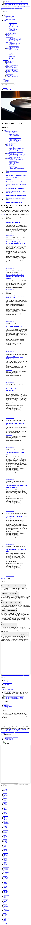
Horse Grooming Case (14, 26)
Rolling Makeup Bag (14, 47)
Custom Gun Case (13, 134)
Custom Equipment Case (12, 69)
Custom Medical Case (14, 141)
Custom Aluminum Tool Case (13, 143)
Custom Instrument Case (12, 71)
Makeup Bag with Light (14, 43)
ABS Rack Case (13, 52)
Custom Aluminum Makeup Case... (16, 195)
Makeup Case (9, 37)
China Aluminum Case (11, 730)
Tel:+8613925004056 (8, 689)
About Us (5, 15)
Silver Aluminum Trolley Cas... (15, 188)
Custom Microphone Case (15, 140)
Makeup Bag (9, 42)
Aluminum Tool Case (11, 33)
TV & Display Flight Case (12, 76)
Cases (4, 77)
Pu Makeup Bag (13, 44)
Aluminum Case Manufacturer (7, 732)
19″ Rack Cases (13, 51)
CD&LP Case (12, 55)
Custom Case (12, 56)
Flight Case (9, 48)
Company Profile (10, 16)
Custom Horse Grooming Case (16, 136)
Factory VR (9, 18)
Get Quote (8, 235)
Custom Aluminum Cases (14, 729)
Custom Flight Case (10, 158)
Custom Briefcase (10, 145)
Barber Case (12, 28)
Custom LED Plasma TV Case (16, 159)
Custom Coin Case (13, 132)
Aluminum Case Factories (21, 732)
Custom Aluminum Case (12, 67)
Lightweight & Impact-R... (14, 202)
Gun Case (11, 25)
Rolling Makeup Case (14, 40)
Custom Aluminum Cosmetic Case (17, 154)
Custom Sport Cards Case (15, 138)
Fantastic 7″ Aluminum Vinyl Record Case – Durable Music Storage (15, 276)
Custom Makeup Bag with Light (16, 148)
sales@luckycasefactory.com (15, 8)
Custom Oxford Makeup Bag (16, 150)
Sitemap (6, 729)
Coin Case (11, 24)
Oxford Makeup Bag (14, 46)
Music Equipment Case (14, 58)
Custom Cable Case (13, 163)
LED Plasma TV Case (14, 49)
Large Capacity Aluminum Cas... (16, 175)
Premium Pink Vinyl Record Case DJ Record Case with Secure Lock (16, 242)
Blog (7, 80)
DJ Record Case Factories (14, 326)
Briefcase (8, 35)
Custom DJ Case (13, 167)
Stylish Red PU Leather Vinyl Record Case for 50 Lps (15, 221)
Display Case (12, 32)
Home (4, 14)
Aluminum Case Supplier (22, 730)
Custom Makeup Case (11, 153)
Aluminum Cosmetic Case (15, 38)
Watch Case (12, 30)
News (4, 79)
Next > (5, 578)
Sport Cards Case (13, 29)
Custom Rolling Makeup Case (16, 157)
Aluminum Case (10, 21)
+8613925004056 (5, 8)
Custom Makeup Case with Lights (17, 155)
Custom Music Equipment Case (16, 168)
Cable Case (11, 53)
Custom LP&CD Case (8, 89)
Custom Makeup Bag (11, 147)
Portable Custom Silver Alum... (15, 182)
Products (5, 20)
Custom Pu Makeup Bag (14, 149)
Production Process (10, 19)
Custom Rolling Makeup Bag (16, 152)
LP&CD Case (9, 34)
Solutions (5, 60)
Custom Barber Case (14, 135)
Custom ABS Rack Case (14, 162)
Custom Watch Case (13, 139)
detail (12, 235)
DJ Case (11, 57)
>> (7, 578)
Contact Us (6, 81)
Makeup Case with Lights (15, 39)
